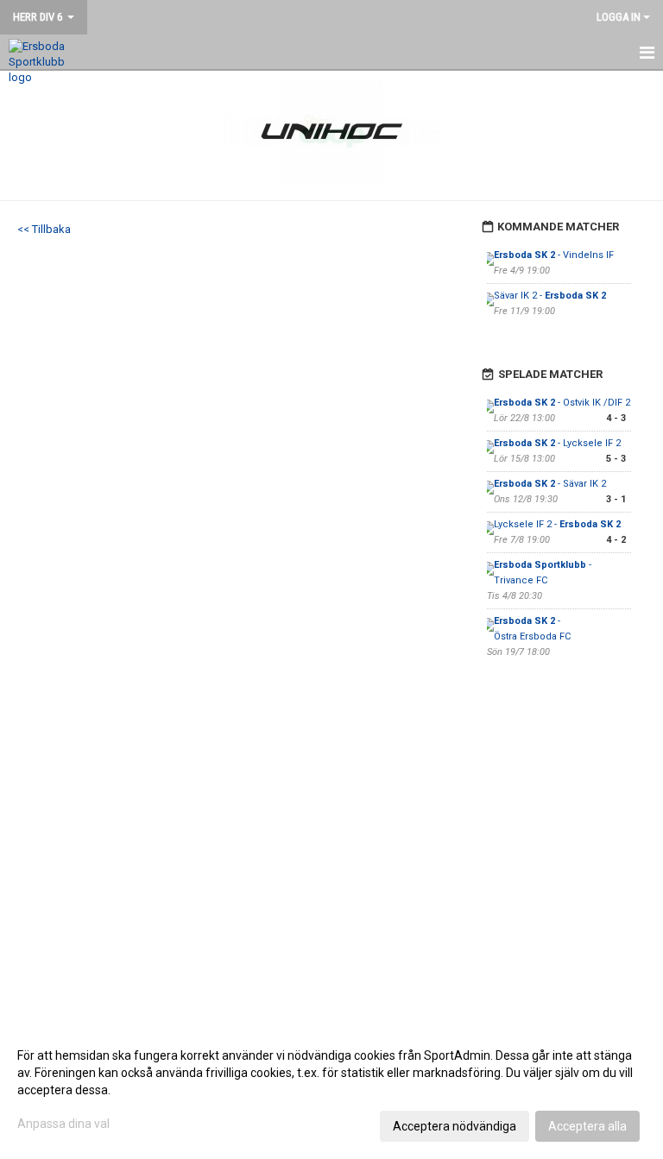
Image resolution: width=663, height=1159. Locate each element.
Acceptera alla (587, 1126)
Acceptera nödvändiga (454, 1126)
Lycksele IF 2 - (557, 524)
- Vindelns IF (554, 255)
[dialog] (331, 1090)
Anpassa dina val (63, 1124)
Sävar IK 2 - (550, 295)
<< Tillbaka (44, 229)
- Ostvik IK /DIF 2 (562, 402)
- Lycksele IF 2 (557, 443)
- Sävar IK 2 (550, 483)
